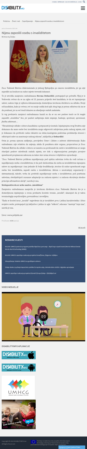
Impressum (61, 2)
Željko (12, 37)
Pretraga (83, 2)
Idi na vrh (81, 227)
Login (80, 2)
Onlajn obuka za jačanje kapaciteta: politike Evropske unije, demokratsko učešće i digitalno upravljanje (39, 267)
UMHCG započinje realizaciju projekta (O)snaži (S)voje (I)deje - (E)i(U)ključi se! (30, 273)
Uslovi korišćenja (71, 2)
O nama (54, 2)
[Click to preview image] (43, 61)
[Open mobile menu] (83, 8)
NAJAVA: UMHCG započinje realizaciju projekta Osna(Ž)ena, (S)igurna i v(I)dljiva (31, 255)
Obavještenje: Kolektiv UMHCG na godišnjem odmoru (23, 261)
